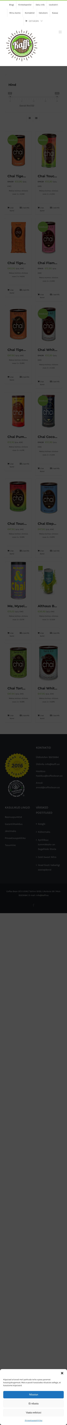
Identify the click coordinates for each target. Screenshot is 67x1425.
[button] (62, 1373)
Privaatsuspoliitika (33, 1420)
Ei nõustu (34, 1403)
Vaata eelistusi (33, 1412)
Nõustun (33, 1394)
